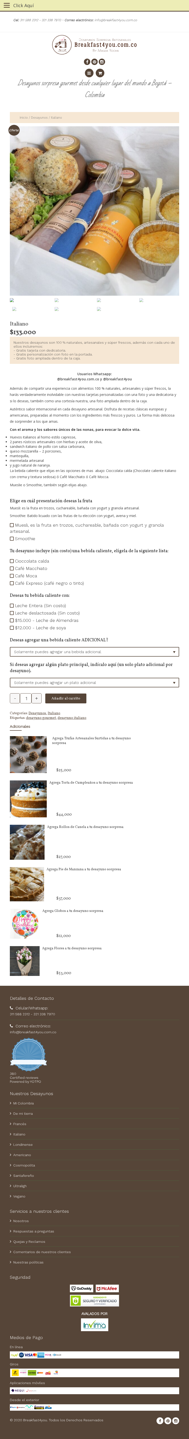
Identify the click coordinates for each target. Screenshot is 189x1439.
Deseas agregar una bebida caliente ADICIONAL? (59, 640)
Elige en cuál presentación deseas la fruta (51, 501)
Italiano (54, 713)
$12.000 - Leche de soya (40, 627)
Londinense (23, 1145)
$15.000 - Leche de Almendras (47, 620)
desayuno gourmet (41, 718)
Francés (19, 1124)
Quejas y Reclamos (29, 1242)
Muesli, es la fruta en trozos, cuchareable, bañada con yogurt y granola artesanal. (87, 528)
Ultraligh (20, 1186)
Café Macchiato (31, 568)
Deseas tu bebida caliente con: (40, 596)
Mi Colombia (23, 1103)
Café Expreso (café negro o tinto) (49, 583)
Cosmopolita (24, 1165)
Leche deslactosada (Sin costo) (47, 612)
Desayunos (39, 117)
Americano (22, 1155)
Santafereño (23, 1176)
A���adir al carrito (75, 776)
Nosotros (21, 1221)
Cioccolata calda (32, 561)
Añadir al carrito (65, 698)
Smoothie (25, 538)
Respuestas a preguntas (33, 1231)
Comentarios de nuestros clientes (42, 1252)
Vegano (19, 1196)
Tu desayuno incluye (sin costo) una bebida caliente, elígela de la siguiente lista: (89, 551)
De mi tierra (23, 1114)
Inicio (24, 117)
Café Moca (26, 575)
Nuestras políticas (28, 1262)
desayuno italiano (72, 718)
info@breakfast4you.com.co (33, 1032)
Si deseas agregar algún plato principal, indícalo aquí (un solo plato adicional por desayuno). (91, 668)
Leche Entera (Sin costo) (40, 605)
